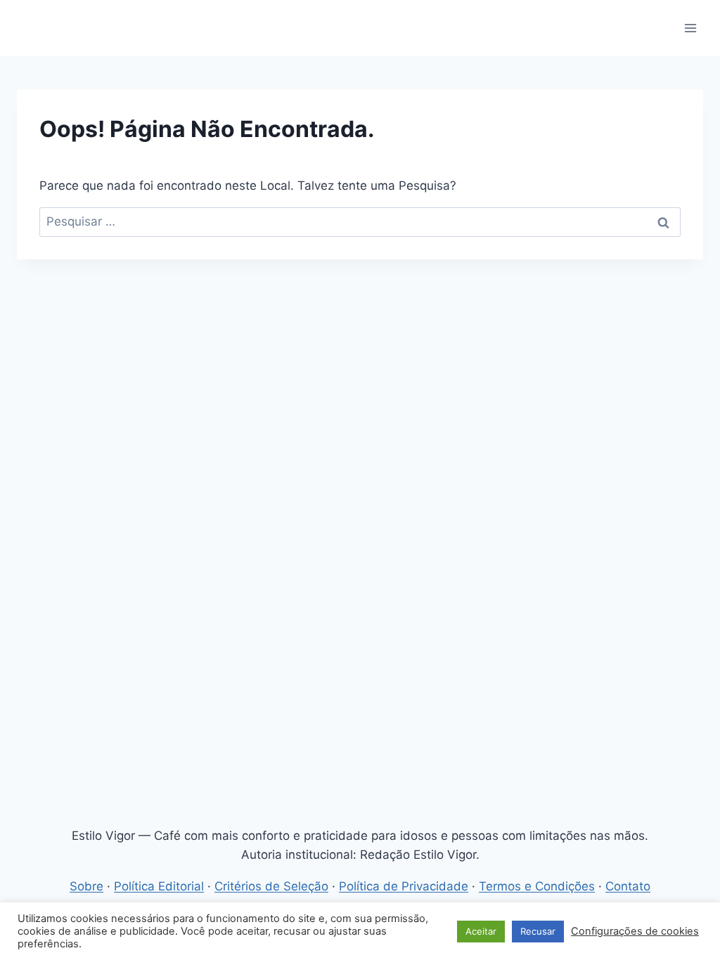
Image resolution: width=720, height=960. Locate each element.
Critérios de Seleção (271, 886)
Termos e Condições (537, 886)
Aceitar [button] (480, 931)
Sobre (86, 886)
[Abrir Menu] (690, 28)
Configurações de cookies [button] (635, 931)
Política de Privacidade (403, 886)
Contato (627, 886)
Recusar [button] (537, 931)
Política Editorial (159, 886)
